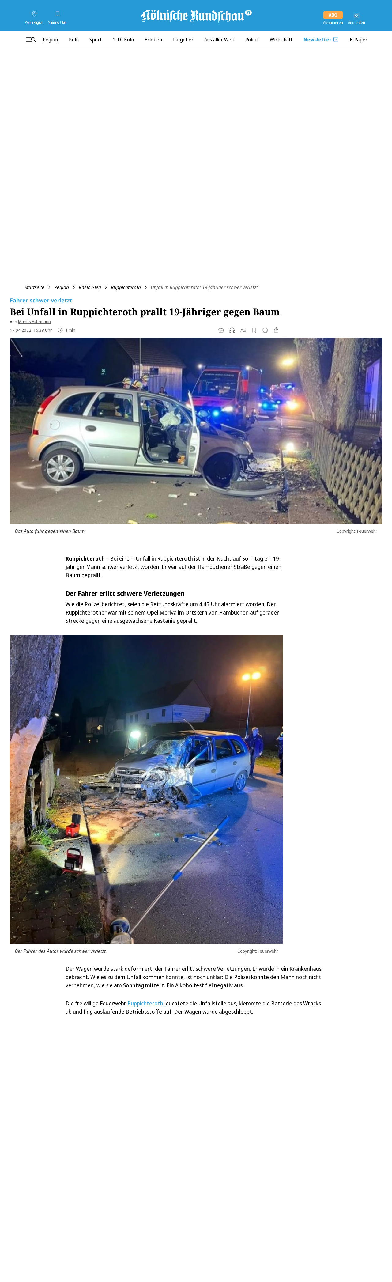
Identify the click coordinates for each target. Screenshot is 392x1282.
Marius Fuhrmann (34, 321)
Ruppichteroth (126, 287)
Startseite (34, 287)
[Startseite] (196, 15)
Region (61, 287)
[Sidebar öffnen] (30, 39)
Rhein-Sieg (90, 287)
